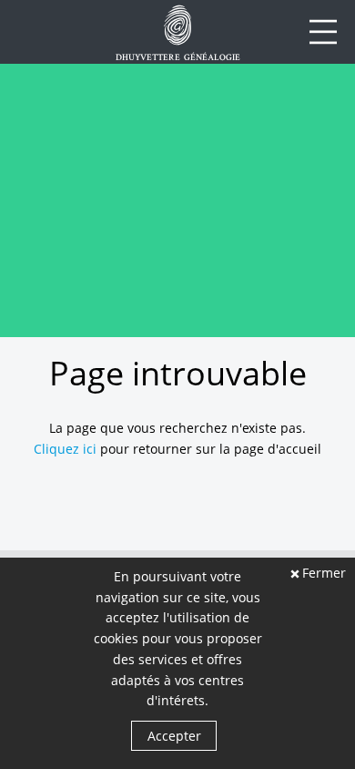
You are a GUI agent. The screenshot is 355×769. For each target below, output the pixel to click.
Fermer (324, 574)
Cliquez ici (65, 448)
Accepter (174, 735)
